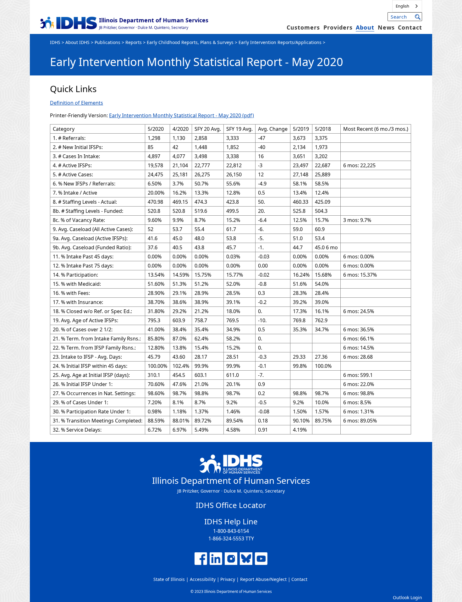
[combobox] (407, 6)
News (386, 27)
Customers (303, 27)
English (402, 6)
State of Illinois (169, 579)
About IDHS (77, 42)
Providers (338, 27)
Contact (410, 27)
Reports (133, 42)
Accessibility (203, 579)
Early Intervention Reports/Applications (280, 42)
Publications (107, 42)
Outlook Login (407, 597)
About (365, 27)
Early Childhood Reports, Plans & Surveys (190, 42)
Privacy (227, 579)
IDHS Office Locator (231, 505)
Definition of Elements (76, 102)
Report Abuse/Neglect (263, 579)
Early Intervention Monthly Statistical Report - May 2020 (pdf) (181, 115)
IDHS (55, 42)
